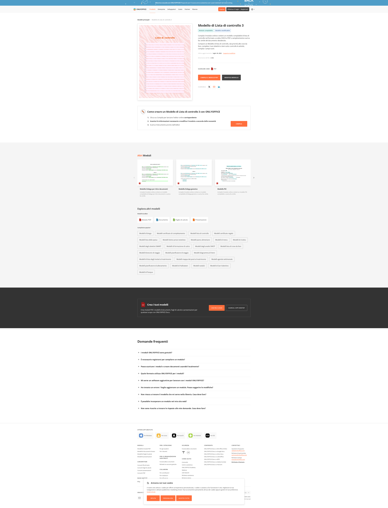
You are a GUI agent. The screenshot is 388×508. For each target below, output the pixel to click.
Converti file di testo (143, 465)
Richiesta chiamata (238, 462)
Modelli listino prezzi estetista (174, 240)
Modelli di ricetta (239, 240)
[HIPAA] (183, 453)
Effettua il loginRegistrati (238, 9)
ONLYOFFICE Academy (189, 467)
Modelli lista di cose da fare (230, 246)
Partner (187, 9)
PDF (215, 69)
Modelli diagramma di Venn (204, 253)
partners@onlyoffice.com (239, 455)
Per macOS (180, 435)
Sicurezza (185, 445)
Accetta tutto (184, 498)
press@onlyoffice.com (238, 459)
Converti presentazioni (144, 470)
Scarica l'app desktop (236, 308)
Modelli (140, 445)
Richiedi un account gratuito (168, 464)
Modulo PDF (146, 220)
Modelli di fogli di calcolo (144, 454)
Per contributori (164, 473)
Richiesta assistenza (188, 475)
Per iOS (212, 435)
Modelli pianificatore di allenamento (153, 266)
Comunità (185, 462)
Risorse (194, 9)
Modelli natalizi (199, 266)
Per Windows (148, 435)
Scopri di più (151, 492)
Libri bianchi (185, 473)
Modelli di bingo (145, 233)
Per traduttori (164, 475)
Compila (239, 124)
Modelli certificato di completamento (171, 233)
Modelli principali (143, 20)
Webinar (184, 470)
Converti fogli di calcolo (144, 468)
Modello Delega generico (188, 189)
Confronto (208, 445)
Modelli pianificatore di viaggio (177, 253)
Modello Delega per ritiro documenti (154, 189)
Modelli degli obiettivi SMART (150, 246)
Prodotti (152, 9)
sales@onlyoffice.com (238, 450)
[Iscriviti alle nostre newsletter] (139, 498)
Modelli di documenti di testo (146, 451)
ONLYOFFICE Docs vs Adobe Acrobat (215, 462)
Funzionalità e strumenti (167, 462)
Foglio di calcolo (182, 220)
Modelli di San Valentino (219, 266)
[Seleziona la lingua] (253, 9)
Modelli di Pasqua (146, 272)
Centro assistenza (187, 465)
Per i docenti (163, 451)
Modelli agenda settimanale (221, 259)
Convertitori (142, 462)
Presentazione (200, 220)
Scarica (221, 9)
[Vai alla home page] (139, 9)
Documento (163, 220)
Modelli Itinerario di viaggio (149, 253)
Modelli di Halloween (180, 266)
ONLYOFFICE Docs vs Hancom (213, 464)
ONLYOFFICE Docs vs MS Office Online (215, 449)
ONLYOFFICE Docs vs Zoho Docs (213, 454)
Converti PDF (141, 473)
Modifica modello (231, 77)
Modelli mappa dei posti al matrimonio (191, 259)
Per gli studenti (164, 449)
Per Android (197, 435)
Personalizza (168, 498)
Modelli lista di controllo (199, 233)
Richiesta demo (186, 478)
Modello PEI (221, 189)
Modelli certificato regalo (223, 233)
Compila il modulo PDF (209, 77)
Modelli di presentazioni (144, 457)
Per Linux (164, 435)
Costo (180, 9)
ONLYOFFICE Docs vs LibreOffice (214, 457)
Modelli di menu (221, 240)
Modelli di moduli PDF (144, 449)
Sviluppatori (171, 9)
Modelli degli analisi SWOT (205, 246)
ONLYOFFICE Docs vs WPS (212, 459)
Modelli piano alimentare (200, 240)
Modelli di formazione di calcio (178, 246)
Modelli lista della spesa (148, 240)
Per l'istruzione (166, 445)
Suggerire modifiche (229, 53)
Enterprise (161, 9)
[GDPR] (188, 453)
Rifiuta (153, 498)
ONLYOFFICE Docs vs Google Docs (214, 451)
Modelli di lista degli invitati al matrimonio (155, 259)
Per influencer (164, 478)
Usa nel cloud (216, 308)
